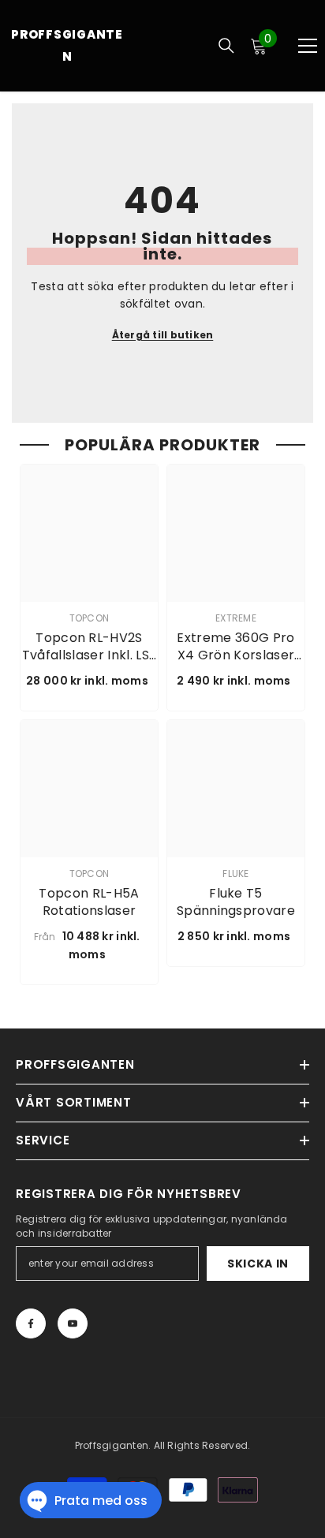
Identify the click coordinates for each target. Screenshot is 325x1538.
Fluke (235, 873)
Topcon (89, 618)
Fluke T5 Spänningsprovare (236, 902)
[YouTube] (73, 1323)
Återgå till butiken (163, 335)
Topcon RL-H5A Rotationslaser (89, 902)
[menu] (307, 45)
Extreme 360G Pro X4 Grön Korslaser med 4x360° (235, 646)
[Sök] (226, 45)
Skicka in (258, 1263)
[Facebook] (31, 1323)
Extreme (235, 618)
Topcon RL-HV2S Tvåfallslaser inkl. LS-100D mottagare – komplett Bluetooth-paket (88, 646)
